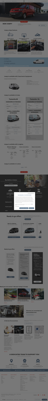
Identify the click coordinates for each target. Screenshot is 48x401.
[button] (31, 193)
